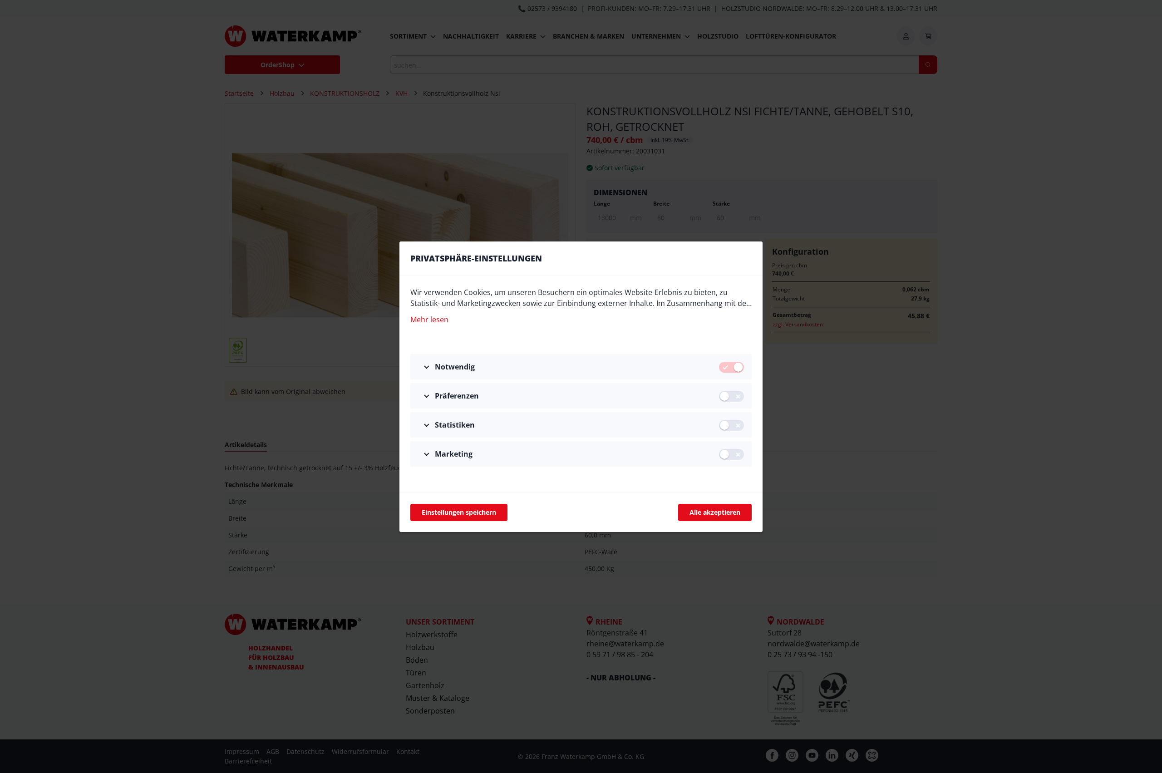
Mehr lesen (429, 320)
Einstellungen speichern (459, 512)
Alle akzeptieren (714, 512)
